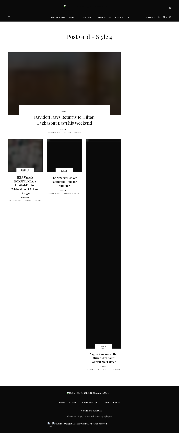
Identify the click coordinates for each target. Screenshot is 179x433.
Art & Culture (103, 347)
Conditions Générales (91, 411)
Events (62, 402)
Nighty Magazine (89, 402)
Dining (64, 111)
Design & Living (25, 170)
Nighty (65, 129)
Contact (73, 402)
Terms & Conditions (110, 402)
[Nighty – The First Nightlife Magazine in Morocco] (89, 8)
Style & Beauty (64, 171)
